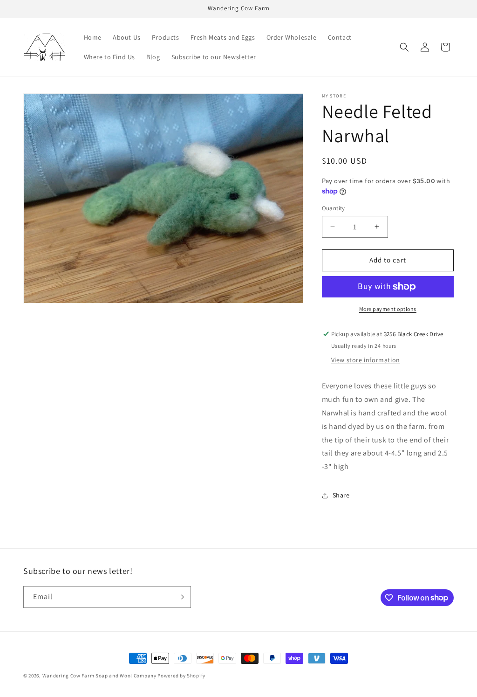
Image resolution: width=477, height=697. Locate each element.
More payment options (387, 308)
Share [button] (341, 495)
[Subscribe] (180, 597)
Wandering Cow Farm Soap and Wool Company (99, 675)
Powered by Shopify (181, 675)
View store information (365, 360)
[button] (404, 47)
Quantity (333, 208)
